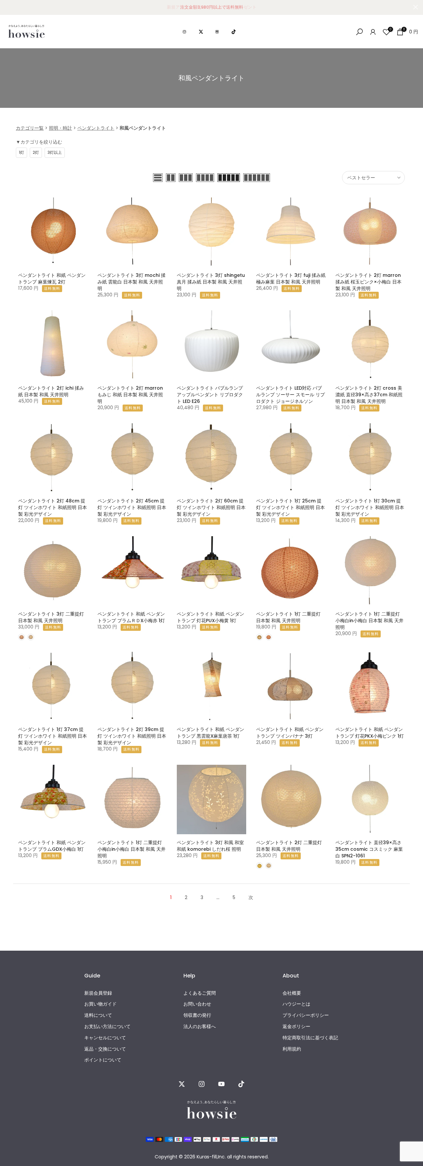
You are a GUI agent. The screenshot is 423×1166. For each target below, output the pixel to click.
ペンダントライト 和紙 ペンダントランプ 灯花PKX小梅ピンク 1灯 (369, 732)
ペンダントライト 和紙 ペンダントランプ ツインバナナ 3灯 (290, 732)
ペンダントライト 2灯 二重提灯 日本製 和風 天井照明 (289, 845)
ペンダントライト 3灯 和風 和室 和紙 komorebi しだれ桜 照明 (210, 845)
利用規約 (292, 1049)
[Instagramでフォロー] (201, 1084)
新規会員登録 (98, 993)
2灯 (36, 152)
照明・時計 (60, 128)
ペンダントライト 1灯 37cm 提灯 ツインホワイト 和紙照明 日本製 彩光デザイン (52, 736)
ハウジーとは (296, 1004)
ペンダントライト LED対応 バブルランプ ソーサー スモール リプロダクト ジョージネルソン (290, 395)
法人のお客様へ (199, 1026)
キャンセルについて (105, 1038)
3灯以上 (55, 152)
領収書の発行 (197, 1015)
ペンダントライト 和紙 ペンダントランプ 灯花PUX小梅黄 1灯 (210, 617)
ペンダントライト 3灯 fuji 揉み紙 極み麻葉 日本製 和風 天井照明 (291, 278)
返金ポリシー (296, 1026)
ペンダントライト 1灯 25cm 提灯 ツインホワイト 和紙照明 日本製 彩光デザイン (290, 507)
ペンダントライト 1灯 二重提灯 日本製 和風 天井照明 (288, 617)
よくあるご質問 (199, 993)
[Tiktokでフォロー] (241, 1084)
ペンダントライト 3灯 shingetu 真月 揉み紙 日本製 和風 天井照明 (211, 282)
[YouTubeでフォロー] (221, 1084)
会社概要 (292, 993)
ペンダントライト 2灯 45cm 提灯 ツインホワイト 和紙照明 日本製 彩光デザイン (131, 507)
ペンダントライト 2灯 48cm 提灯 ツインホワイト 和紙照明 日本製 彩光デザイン (52, 507)
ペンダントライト (95, 128)
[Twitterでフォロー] (181, 1084)
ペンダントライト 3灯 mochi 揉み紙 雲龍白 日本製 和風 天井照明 (131, 282)
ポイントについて (102, 1060)
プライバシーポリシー (306, 1015)
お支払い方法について (107, 1026)
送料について (98, 1015)
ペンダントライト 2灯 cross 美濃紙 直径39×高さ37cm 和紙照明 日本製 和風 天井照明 (369, 395)
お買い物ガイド (100, 1004)
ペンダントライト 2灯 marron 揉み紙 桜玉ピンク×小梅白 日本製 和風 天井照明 (368, 282)
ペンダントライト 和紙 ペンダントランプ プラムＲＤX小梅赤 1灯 (131, 617)
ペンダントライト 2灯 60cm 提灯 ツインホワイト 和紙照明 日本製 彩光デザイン (211, 507)
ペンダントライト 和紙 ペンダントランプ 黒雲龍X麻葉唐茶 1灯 (210, 732)
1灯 (21, 152)
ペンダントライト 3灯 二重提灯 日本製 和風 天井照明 (51, 617)
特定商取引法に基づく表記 (310, 1038)
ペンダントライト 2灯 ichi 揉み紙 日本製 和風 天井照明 (51, 391)
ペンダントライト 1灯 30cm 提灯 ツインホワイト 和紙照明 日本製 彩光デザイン (369, 507)
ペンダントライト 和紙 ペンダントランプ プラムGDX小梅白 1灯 (52, 845)
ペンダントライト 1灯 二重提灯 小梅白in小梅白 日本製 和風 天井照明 (369, 620)
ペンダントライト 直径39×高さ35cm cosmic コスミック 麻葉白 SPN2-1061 (369, 849)
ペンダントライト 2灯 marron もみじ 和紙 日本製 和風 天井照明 (130, 395)
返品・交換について (105, 1049)
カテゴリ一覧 (30, 128)
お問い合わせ (197, 1004)
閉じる (7, 7)
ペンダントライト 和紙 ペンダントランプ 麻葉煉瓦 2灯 (52, 278)
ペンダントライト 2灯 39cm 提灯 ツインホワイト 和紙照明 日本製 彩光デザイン (131, 736)
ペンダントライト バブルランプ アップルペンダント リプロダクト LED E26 (210, 395)
